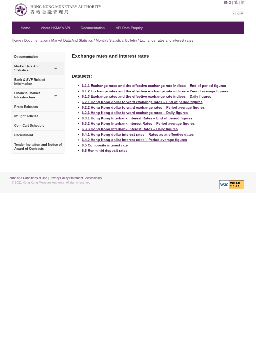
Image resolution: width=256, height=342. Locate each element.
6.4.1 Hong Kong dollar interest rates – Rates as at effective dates (138, 134)
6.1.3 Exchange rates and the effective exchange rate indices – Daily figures (146, 96)
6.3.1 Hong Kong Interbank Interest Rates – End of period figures (137, 118)
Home (25, 28)
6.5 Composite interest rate (105, 145)
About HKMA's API (55, 28)
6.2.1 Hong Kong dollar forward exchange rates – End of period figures (142, 102)
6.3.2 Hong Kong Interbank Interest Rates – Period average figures (138, 123)
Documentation (93, 28)
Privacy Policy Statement (66, 178)
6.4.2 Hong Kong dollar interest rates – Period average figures (134, 140)
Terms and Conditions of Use (27, 178)
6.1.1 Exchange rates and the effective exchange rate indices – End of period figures (154, 86)
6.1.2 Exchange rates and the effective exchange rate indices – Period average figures (155, 91)
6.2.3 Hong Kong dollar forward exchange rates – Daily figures (135, 113)
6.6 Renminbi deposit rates (105, 150)
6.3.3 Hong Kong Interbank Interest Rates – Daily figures (130, 129)
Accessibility (93, 178)
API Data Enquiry (129, 28)
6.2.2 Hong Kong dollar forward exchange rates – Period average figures (143, 107)
